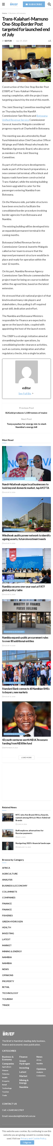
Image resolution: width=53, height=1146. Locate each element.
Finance (7, 903)
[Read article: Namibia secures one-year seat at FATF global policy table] (26, 565)
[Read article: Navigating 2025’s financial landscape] (7, 846)
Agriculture (10, 873)
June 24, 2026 (22, 824)
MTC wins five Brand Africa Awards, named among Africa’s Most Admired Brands (33, 818)
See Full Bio (25, 393)
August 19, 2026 (9, 645)
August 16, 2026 (9, 696)
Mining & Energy (12, 951)
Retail (6, 987)
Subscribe (35, 4)
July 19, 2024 (21, 41)
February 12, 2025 (24, 847)
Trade (6, 1005)
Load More (26, 757)
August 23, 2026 (9, 492)
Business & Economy (17, 13)
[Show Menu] (3, 4)
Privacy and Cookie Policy (33, 1138)
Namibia (7, 957)
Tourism (7, 999)
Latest (6, 939)
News (5, 969)
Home (4, 13)
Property (8, 981)
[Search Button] (49, 4)
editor (8, 41)
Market (7, 945)
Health (6, 927)
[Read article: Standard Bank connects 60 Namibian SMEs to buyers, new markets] (26, 668)
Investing (8, 933)
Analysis (7, 879)
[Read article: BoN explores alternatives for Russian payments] (7, 833)
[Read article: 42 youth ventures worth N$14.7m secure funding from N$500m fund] (26, 719)
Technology (10, 993)
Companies (8, 897)
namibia (7, 963)
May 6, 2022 (21, 837)
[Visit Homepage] (14, 4)
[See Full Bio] (32, 393)
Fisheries (7, 915)
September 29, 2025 (11, 748)
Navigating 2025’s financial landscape (33, 843)
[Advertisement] (26, 782)
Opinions (7, 975)
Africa (6, 867)
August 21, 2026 (9, 543)
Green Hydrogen (12, 921)
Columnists (9, 891)
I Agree (27, 1142)
